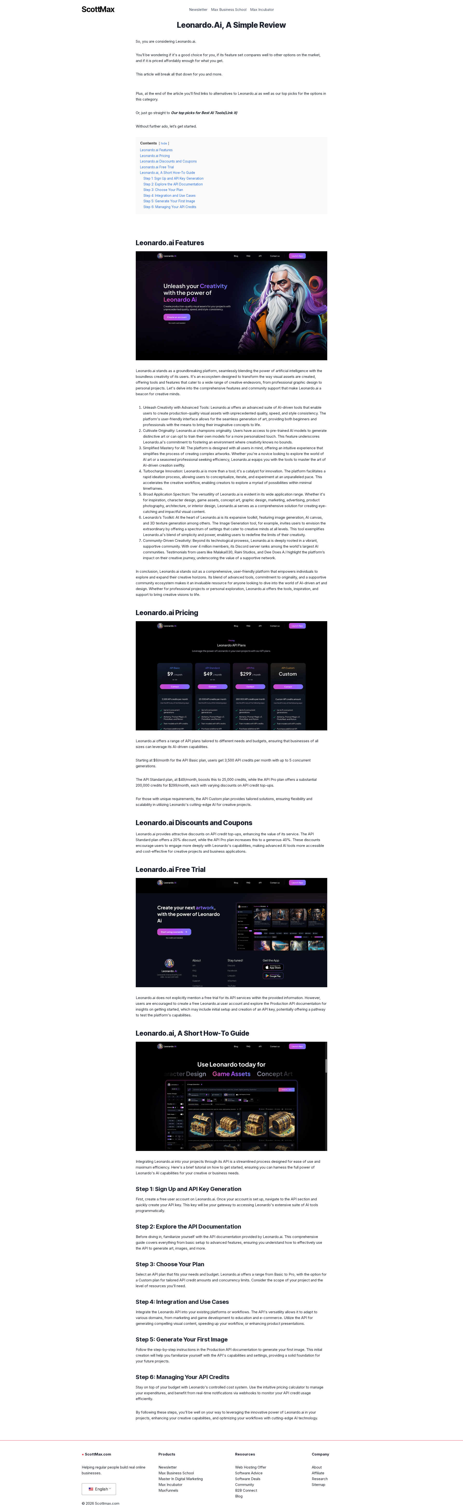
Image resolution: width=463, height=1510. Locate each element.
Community (244, 1484)
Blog (239, 1496)
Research (320, 1478)
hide (164, 143)
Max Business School (228, 9)
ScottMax (98, 9)
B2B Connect (246, 1490)
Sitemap (318, 1484)
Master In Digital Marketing (180, 1478)
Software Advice (249, 1473)
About (317, 1467)
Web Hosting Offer (250, 1467)
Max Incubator (262, 9)
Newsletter (198, 9)
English (101, 1489)
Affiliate (318, 1473)
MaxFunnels (168, 1490)
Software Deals (247, 1478)
